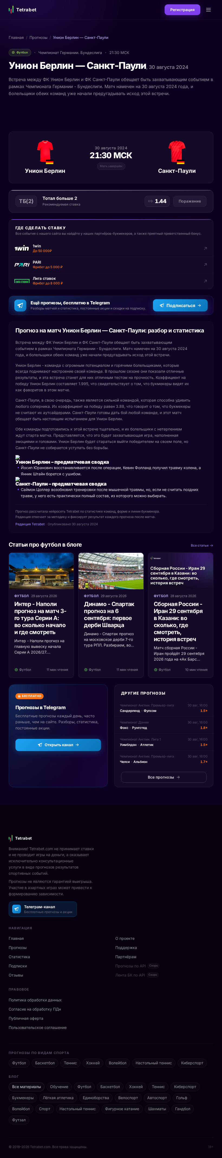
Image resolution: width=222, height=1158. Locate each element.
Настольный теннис (154, 1063)
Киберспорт (192, 1063)
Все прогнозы (161, 777)
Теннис (70, 1063)
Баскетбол (45, 1063)
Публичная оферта (26, 1018)
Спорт (44, 1108)
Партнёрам (125, 956)
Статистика (19, 956)
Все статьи (199, 545)
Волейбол (117, 1063)
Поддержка (126, 947)
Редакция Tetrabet (30, 524)
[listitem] (111, 249)
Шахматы (157, 1108)
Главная (16, 37)
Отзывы (16, 975)
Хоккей (93, 1063)
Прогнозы (38, 37)
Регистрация (182, 9)
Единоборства (96, 1097)
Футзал (19, 1119)
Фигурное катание (122, 1108)
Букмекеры (23, 1097)
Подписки (18, 966)
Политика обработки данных (35, 1000)
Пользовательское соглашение (38, 1027)
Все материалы (26, 1086)
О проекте (125, 938)
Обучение (59, 1086)
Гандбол (182, 1108)
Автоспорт (157, 1097)
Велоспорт (128, 1097)
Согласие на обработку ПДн (35, 1009)
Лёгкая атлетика (58, 1097)
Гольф (181, 1097)
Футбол (19, 1063)
